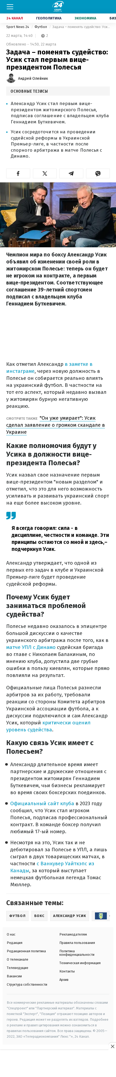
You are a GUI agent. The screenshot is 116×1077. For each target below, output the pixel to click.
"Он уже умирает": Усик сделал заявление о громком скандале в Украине (55, 425)
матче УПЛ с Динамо (31, 647)
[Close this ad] (112, 1046)
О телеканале (17, 959)
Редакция (14, 943)
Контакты (67, 971)
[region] (58, 1064)
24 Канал (14, 18)
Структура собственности (27, 984)
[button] (18, 173)
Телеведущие (17, 968)
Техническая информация (80, 963)
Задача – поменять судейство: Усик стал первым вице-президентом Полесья (81, 27)
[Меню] (10, 6)
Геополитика (49, 18)
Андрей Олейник (33, 78)
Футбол (41, 27)
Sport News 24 (18, 27)
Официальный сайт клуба (42, 803)
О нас (11, 934)
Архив (64, 980)
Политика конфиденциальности (76, 953)
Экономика (85, 18)
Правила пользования (77, 943)
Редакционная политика (26, 951)
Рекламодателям (73, 934)
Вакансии (14, 976)
